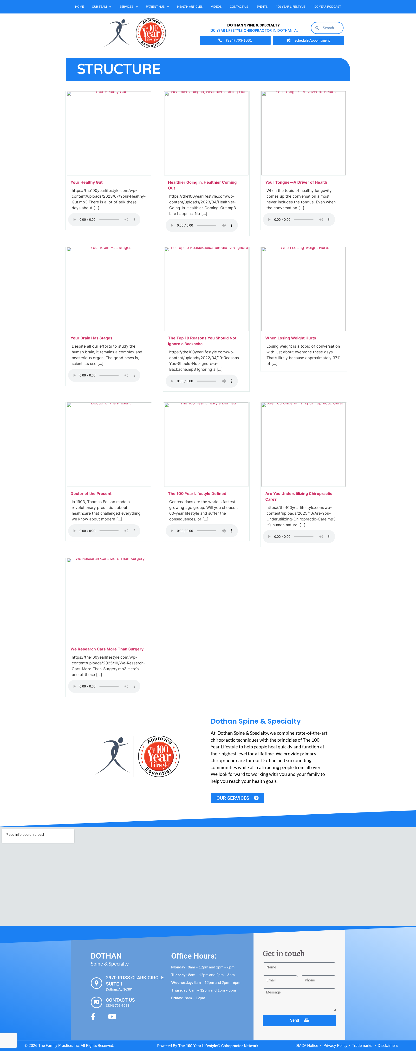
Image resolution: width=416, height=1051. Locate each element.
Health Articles (190, 6)
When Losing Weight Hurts (291, 338)
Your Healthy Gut (87, 182)
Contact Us (239, 6)
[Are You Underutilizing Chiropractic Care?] (303, 485)
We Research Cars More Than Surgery (107, 649)
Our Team (99, 6)
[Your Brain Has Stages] (109, 329)
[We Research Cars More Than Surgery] (109, 640)
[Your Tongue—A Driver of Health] (303, 174)
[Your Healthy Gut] (109, 174)
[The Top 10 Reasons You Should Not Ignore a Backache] (206, 329)
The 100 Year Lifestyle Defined (197, 493)
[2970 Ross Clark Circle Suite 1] (96, 983)
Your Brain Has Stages (91, 338)
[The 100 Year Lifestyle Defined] (206, 485)
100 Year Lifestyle (290, 6)
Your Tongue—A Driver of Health (296, 182)
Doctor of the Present (91, 493)
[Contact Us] (96, 1002)
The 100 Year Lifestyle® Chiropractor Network (218, 1046)
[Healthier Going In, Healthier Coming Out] (206, 174)
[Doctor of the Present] (109, 485)
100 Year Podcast (327, 6)
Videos (216, 6)
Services (126, 6)
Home (79, 6)
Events (262, 6)
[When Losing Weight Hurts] (303, 329)
